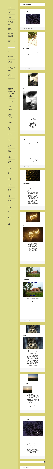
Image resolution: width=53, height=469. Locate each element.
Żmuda (9, 118)
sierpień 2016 (9, 190)
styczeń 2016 (9, 196)
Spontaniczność (27, 225)
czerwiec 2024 (9, 151)
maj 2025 (9, 138)
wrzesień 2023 (9, 161)
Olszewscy (10, 95)
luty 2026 (9, 129)
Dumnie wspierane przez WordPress (27, 467)
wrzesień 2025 (9, 135)
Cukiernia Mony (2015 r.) (11, 21)
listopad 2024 (9, 145)
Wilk (24, 335)
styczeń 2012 (9, 213)
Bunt (24, 139)
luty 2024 (9, 155)
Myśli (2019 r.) (9, 16)
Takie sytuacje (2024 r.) (10, 56)
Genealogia (9, 41)
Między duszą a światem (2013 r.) (11, 24)
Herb (10, 113)
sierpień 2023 (9, 162)
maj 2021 (9, 185)
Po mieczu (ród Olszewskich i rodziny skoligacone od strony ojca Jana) (11, 91)
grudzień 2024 (9, 144)
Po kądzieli (9, 114)
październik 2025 (10, 134)
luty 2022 (9, 174)
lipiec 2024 (9, 150)
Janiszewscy (10, 105)
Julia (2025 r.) (9, 55)
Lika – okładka (27, 12)
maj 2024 (9, 152)
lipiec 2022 (9, 173)
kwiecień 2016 (9, 194)
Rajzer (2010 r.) (10, 29)
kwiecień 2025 (9, 139)
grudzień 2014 (9, 206)
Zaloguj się (9, 223)
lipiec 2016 (9, 191)
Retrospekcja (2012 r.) (10, 71)
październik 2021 (10, 179)
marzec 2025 (9, 140)
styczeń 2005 (9, 218)
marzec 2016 (9, 195)
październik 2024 (10, 146)
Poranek (25, 383)
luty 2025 (9, 141)
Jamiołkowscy (10, 110)
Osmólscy (10, 106)
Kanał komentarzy (10, 225)
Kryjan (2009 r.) (10, 30)
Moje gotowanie (9, 40)
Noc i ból (25, 89)
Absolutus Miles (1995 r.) (11, 36)
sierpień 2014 (9, 211)
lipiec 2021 (9, 183)
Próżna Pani (26, 183)
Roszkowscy (10, 107)
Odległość (26, 48)
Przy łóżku (26, 419)
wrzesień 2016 (9, 189)
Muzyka (8, 84)
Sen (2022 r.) (9, 12)
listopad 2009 (9, 216)
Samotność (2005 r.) (10, 35)
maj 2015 (9, 201)
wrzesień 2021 (9, 180)
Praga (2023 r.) (9, 11)
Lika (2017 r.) (31, 28)
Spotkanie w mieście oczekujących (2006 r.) (10, 33)
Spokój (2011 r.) (10, 28)
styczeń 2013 (9, 212)
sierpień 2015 (9, 200)
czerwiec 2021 (9, 184)
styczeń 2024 (9, 156)
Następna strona (44, 462)
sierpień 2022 (9, 172)
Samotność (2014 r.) (10, 22)
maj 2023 (9, 166)
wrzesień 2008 (9, 217)
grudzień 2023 (9, 157)
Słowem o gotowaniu (10, 88)
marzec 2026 (9, 128)
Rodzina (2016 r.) (10, 66)
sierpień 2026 (9, 127)
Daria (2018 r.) (9, 17)
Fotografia (9, 37)
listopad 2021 (9, 178)
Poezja (8, 52)
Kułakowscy (10, 101)
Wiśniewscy (9, 117)
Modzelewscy (10, 102)
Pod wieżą (26, 279)
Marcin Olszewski (11, 3)
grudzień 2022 (9, 167)
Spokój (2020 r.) (10, 61)
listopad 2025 (9, 133)
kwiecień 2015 (9, 202)
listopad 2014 (9, 207)
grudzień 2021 (9, 177)
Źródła (10, 96)
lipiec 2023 (9, 163)
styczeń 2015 (9, 205)
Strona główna (9, 7)
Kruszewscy (10, 100)
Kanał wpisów (9, 224)
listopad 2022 (9, 168)
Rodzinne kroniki (10, 121)
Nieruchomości (9, 42)
